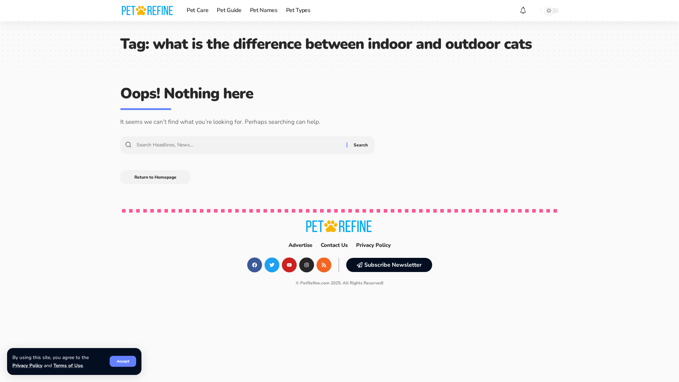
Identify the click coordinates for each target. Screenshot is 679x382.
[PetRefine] (147, 10)
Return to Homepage (155, 177)
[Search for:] (239, 145)
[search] (533, 10)
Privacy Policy (27, 365)
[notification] (523, 11)
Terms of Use (68, 365)
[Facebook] (254, 264)
